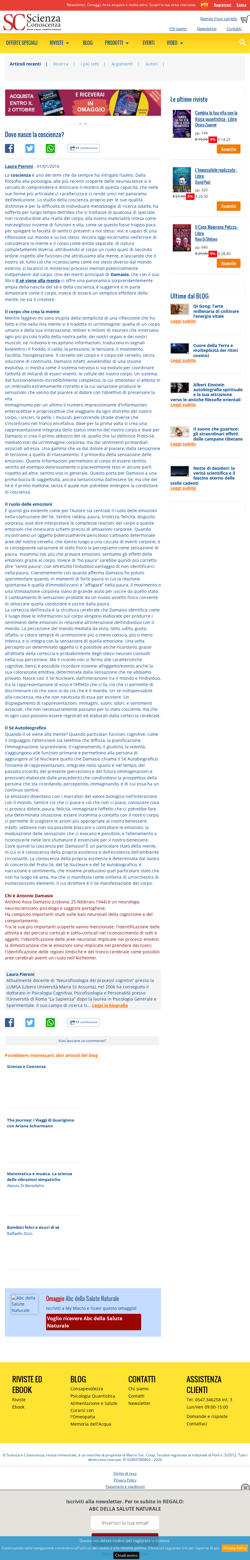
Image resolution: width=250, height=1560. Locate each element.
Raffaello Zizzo (20, 1233)
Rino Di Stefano (206, 239)
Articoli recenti (25, 64)
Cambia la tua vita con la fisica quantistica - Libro (216, 116)
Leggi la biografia (110, 1005)
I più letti (90, 64)
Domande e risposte (207, 1416)
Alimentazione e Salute (93, 1403)
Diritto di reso (125, 1473)
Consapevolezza (86, 1389)
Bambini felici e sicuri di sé (33, 1227)
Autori (151, 64)
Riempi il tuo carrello (218, 18)
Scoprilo (228, 148)
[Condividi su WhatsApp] (56, 147)
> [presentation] (85, 123)
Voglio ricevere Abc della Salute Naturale (84, 1322)
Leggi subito (183, 321)
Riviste (57, 42)
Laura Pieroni (19, 166)
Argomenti (122, 64)
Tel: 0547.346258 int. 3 (209, 1399)
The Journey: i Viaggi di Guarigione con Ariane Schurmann (40, 1123)
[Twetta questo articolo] (35, 147)
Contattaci (197, 1424)
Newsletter (207, 28)
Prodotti (114, 42)
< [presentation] (80, 123)
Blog (88, 42)
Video (172, 42)
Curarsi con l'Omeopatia (82, 1413)
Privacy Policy (234, 1548)
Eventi (149, 42)
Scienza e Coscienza (26, 1066)
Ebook (18, 1407)
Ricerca (60, 64)
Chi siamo (178, 28)
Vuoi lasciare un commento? (82, 1040)
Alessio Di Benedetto (25, 1185)
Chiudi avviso (126, 1555)
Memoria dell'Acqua (90, 1424)
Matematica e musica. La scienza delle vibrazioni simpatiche (39, 1176)
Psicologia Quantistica (92, 1396)
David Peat (202, 182)
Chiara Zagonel (205, 125)
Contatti (234, 28)
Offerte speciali (22, 42)
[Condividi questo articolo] (15, 147)
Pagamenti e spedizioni (125, 1486)
